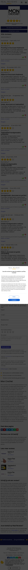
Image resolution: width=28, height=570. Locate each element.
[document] (14, 285)
